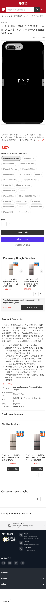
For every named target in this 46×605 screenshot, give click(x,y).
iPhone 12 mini (30, 158)
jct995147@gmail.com (31, 544)
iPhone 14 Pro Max (30, 180)
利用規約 (23, 598)
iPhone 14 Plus (9, 164)
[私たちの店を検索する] (37, 9)
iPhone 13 (7, 185)
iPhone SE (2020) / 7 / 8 (28, 196)
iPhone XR (36, 201)
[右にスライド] (43, 82)
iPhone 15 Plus (21, 201)
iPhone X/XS (8, 212)
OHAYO (20, 592)
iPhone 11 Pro (25, 174)
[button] (3, 9)
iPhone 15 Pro (36, 207)
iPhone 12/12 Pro (28, 169)
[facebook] (3, 563)
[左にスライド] (2, 82)
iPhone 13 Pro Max (10, 180)
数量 (3, 220)
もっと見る (7, 384)
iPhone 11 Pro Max (10, 169)
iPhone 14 (7, 201)
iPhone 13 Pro (8, 196)
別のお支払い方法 (22, 245)
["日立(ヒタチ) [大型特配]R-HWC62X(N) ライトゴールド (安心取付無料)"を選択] (16, 264)
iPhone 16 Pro (23, 212)
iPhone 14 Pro (8, 207)
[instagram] (22, 563)
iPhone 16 (23, 190)
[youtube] (10, 563)
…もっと (41, 140)
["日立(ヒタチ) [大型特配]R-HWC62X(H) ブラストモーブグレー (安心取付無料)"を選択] (37, 264)
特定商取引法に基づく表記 (23, 601)
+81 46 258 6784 (29, 550)
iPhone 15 (38, 174)
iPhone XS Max (9, 190)
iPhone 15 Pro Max (27, 164)
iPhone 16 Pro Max (23, 185)
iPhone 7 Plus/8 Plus (11, 158)
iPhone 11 (22, 207)
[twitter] (16, 563)
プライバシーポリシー (23, 596)
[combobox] (23, 9)
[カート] (42, 9)
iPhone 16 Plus (8, 174)
